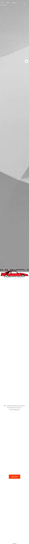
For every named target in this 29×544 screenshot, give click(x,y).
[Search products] (26, 61)
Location (14, 2)
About (7, 2)
